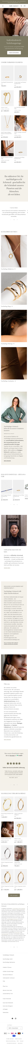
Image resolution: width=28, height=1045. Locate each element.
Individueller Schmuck (9, 978)
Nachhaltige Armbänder (7, 381)
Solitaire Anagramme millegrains (18, 814)
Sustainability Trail (8, 993)
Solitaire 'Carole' (4, 107)
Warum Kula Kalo (7, 990)
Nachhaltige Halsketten (7, 269)
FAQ (4, 981)
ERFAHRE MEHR (7, 567)
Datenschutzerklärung (10, 1041)
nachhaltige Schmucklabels (18, 908)
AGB (17, 1041)
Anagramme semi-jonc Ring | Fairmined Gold (18, 496)
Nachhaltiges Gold (7, 959)
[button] (2, 6)
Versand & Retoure (8, 974)
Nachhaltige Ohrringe (7, 344)
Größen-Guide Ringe (8, 971)
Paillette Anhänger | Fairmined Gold (20, 133)
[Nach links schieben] (10, 219)
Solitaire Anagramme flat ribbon (7, 886)
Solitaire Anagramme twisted (20, 886)
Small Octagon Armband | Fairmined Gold (6, 496)
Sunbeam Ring (17, 862)
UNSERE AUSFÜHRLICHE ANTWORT (11, 643)
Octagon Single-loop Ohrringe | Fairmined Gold (20, 83)
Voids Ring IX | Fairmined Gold (7, 82)
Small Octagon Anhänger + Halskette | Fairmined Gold (6, 133)
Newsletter (6, 1012)
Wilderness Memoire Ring (6, 838)
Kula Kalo (12, 1038)
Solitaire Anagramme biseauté (7, 862)
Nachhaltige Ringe (6, 306)
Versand (21, 1041)
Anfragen (5, 1009)
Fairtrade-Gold (4, 934)
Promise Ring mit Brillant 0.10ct (7, 813)
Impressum (20, 1043)
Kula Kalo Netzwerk (8, 1002)
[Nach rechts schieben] (17, 219)
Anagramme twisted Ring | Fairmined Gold (19, 158)
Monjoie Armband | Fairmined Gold (7, 158)
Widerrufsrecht (18, 1038)
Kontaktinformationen (11, 1043)
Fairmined (17, 932)
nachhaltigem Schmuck (12, 919)
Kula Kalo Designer (8, 1006)
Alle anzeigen (14, 895)
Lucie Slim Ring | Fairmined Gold (19, 108)
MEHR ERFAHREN (14, 52)
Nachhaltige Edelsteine (9, 962)
